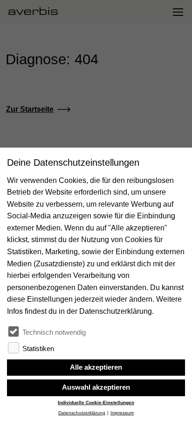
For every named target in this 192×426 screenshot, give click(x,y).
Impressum (122, 412)
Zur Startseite (30, 109)
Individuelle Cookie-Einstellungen (96, 402)
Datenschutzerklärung (81, 412)
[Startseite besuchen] (36, 12)
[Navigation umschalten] (178, 12)
